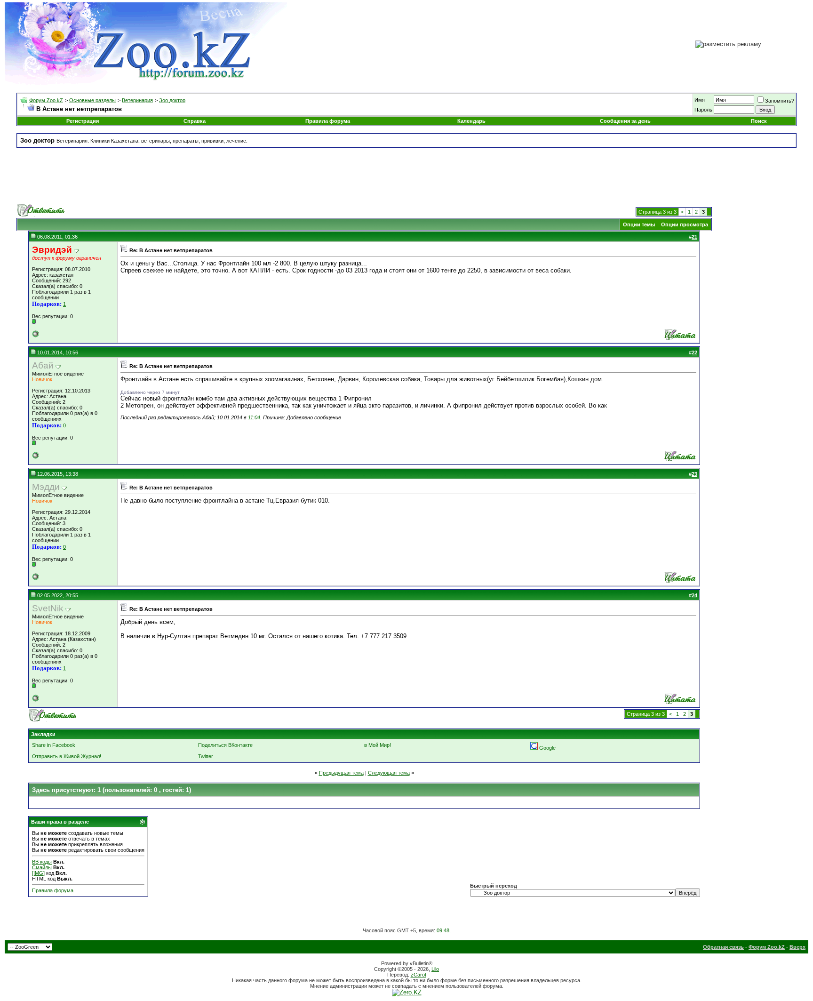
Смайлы (42, 867)
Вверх (797, 947)
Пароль (703, 109)
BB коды (42, 862)
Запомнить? (779, 101)
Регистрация (82, 121)
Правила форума (327, 121)
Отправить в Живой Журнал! (66, 756)
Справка (194, 121)
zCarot (418, 974)
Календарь (471, 121)
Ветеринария (137, 100)
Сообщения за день (625, 121)
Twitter (205, 756)
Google (547, 748)
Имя (699, 100)
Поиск (759, 121)
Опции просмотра (684, 224)
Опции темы (639, 224)
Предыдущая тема (341, 773)
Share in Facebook (53, 745)
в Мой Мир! (377, 745)
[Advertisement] (406, 176)
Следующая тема (389, 773)
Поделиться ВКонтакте (225, 745)
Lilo (435, 969)
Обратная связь (723, 947)
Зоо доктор (172, 100)
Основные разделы (92, 100)
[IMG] (38, 873)
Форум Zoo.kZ (46, 100)
